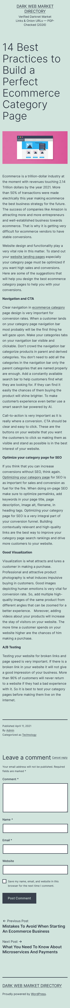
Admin (10, 730)
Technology (29, 734)
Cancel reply (60, 757)
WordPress (38, 994)
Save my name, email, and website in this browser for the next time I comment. (33, 883)
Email (7, 840)
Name (7, 819)
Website (8, 861)
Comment (10, 779)
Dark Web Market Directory (32, 985)
